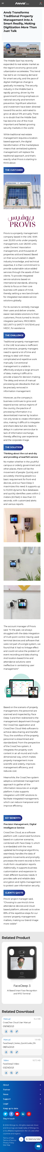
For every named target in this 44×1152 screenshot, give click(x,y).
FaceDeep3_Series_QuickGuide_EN (19, 1043)
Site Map (6, 1145)
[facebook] (11, 1114)
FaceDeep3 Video (11, 1064)
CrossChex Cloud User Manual (17, 1022)
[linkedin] (23, 1114)
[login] (40, 3)
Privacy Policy (8, 1143)
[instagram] (29, 1114)
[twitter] (5, 1114)
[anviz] (22, 4)
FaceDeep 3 (21, 985)
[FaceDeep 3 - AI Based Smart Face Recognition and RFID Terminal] (22, 962)
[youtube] (17, 1114)
